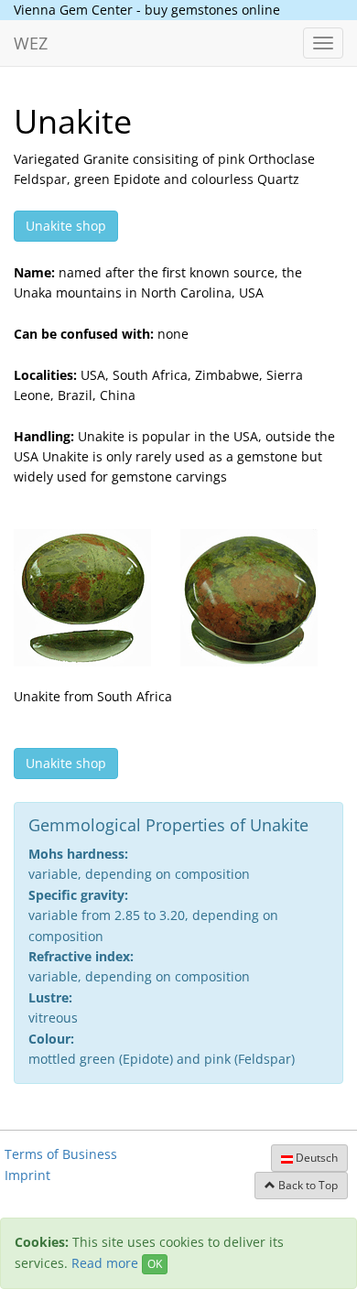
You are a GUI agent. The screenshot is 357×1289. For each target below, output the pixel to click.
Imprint (27, 1175)
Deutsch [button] (315, 1157)
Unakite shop (66, 225)
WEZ (31, 43)
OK (154, 1264)
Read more (104, 1263)
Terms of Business (61, 1154)
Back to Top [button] (307, 1185)
